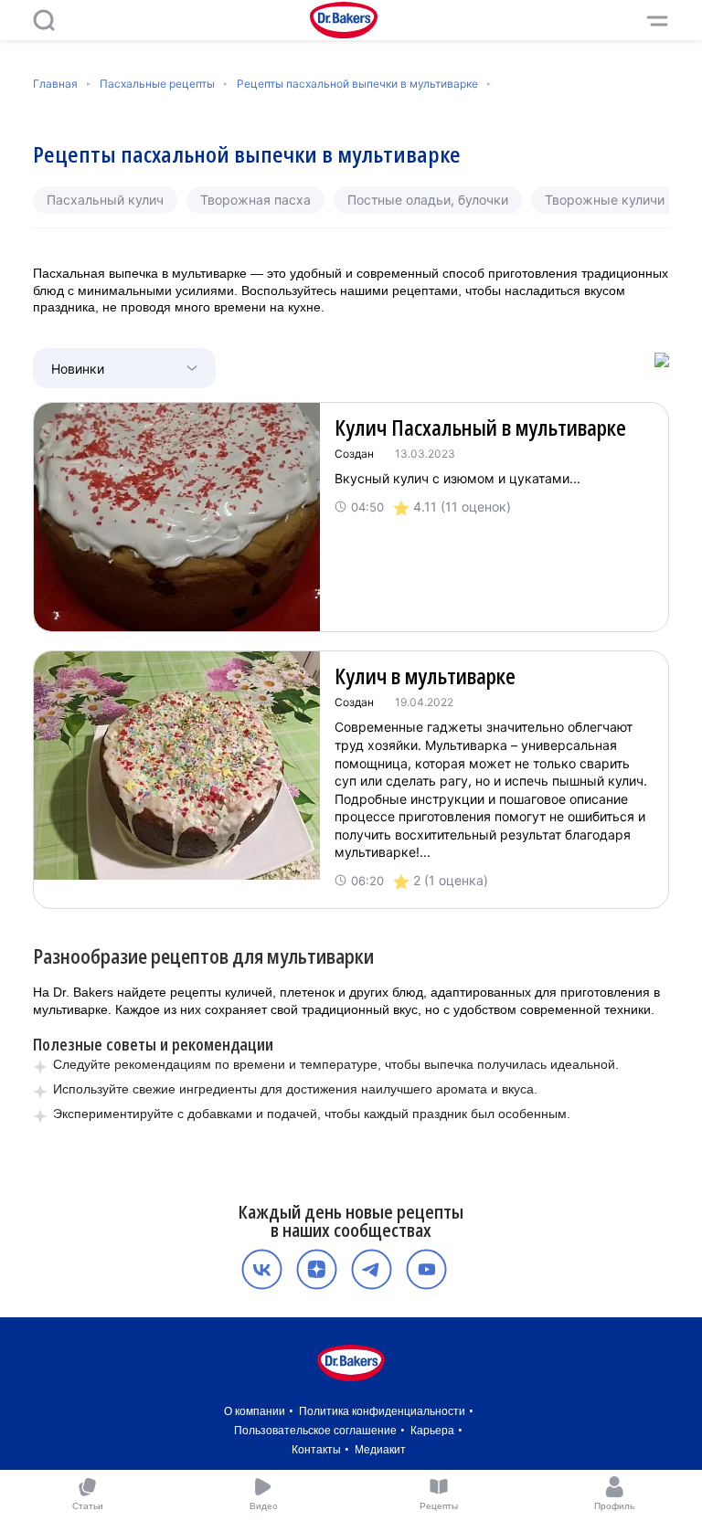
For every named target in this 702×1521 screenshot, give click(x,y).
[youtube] (426, 1269)
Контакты (316, 1449)
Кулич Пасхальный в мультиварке (480, 427)
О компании (254, 1411)
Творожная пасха (255, 199)
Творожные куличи (605, 199)
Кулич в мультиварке (425, 676)
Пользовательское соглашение (315, 1430)
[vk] (261, 1269)
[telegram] (371, 1269)
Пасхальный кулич (105, 199)
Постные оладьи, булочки (427, 199)
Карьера (432, 1430)
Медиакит (380, 1449)
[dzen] (316, 1269)
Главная (55, 83)
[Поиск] (44, 20)
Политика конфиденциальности (382, 1411)
